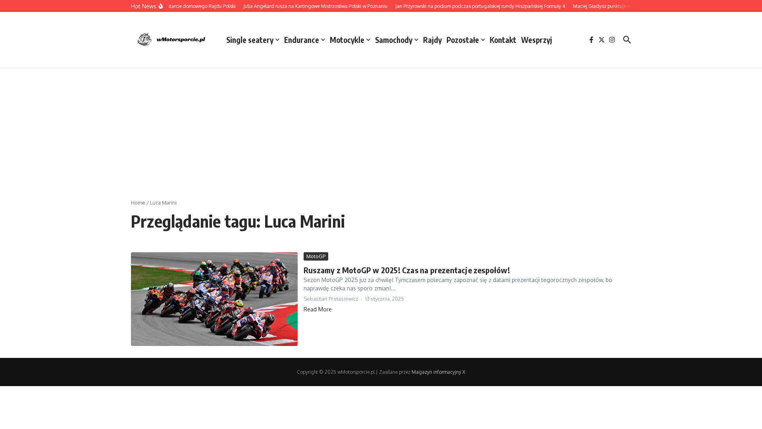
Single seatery (249, 39)
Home (138, 202)
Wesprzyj (536, 39)
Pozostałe (462, 39)
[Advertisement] (381, 127)
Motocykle (347, 39)
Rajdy (432, 39)
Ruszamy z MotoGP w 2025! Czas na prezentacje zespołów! (408, 270)
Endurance (301, 39)
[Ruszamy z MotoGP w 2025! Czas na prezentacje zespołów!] (214, 299)
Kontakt (503, 39)
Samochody (393, 39)
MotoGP (315, 256)
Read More (318, 309)
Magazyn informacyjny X (438, 372)
